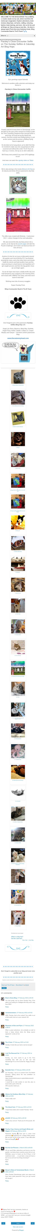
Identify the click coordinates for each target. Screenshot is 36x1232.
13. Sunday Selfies (17, 634)
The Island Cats (10, 1107)
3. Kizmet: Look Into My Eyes (18, 426)
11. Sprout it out (18, 593)
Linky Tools (24, 940)
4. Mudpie (18, 447)
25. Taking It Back (18, 884)
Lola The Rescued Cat (12, 1053)
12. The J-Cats (17, 613)
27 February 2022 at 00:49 (25, 998)
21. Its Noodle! (17, 801)
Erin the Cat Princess (12, 1147)
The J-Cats (8, 1042)
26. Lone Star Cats (17, 905)
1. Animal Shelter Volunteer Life (18, 385)
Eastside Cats (9, 1070)
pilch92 (7, 1118)
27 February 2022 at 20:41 (23, 1107)
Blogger (21, 1230)
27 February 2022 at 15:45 (22, 1070)
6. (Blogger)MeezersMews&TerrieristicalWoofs (17, 490)
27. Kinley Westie (18, 925)
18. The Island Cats (17, 738)
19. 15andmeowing (17, 759)
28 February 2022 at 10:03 (18, 1131)
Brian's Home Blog (11, 998)
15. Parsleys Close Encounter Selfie (17, 676)
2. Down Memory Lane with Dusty (18, 405)
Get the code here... (17, 938)
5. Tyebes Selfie (17, 468)
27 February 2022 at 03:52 (24, 1012)
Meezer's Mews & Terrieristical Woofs (17, 1170)
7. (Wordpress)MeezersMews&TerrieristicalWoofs (17, 511)
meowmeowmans (10, 1012)
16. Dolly (17, 697)
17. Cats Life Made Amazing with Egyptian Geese (18, 719)
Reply (7, 1007)
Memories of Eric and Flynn (14, 1025)
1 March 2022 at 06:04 (25, 1147)
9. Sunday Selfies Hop (18, 551)
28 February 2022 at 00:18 (18, 1118)
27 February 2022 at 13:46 (20, 1042)
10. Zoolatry (18, 572)
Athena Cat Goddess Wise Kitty (15, 1094)
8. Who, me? (18, 530)
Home (18, 1223)
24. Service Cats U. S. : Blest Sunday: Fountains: (17, 864)
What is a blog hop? (17, 936)
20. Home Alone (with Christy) (17, 780)
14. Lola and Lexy (18, 655)
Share (4, 988)
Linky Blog (31, 940)
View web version (18, 1227)
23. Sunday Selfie (18, 842)
